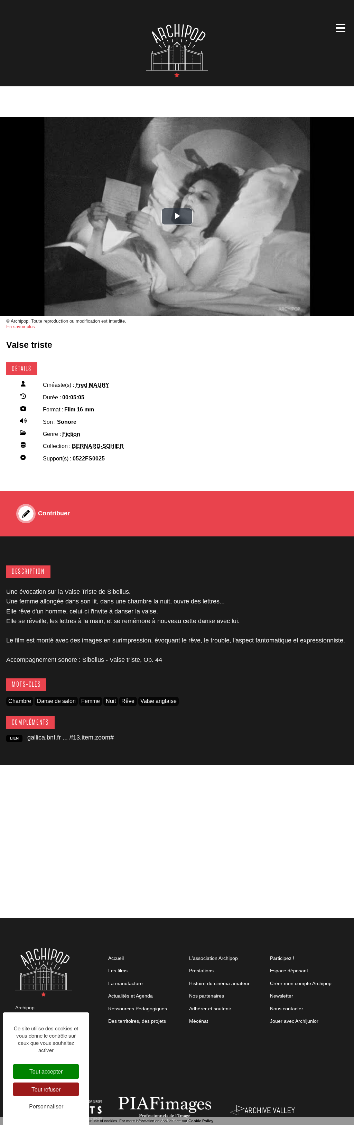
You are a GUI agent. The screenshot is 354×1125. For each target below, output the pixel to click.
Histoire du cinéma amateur (219, 983)
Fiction (71, 434)
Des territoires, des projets (137, 1021)
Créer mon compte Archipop (301, 983)
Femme (90, 701)
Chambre (19, 701)
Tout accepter (46, 1071)
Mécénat (198, 1021)
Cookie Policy (200, 1121)
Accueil (116, 958)
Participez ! (282, 958)
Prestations (201, 970)
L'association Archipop (213, 958)
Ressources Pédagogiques (137, 1008)
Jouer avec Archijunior (294, 1021)
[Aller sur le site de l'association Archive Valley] (166, 1110)
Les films (118, 970)
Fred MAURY (92, 385)
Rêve (127, 701)
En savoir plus (20, 326)
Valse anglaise (158, 701)
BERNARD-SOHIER (98, 446)
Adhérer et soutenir (210, 1008)
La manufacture (125, 983)
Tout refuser (45, 1089)
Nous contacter (286, 1008)
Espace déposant (289, 970)
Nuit (111, 701)
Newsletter (281, 996)
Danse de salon (56, 701)
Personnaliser (46, 1106)
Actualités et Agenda (130, 996)
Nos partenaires (206, 996)
